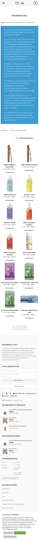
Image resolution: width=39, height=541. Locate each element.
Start (3, 22)
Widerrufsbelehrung (7, 508)
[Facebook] (2, 393)
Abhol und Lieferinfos (8, 500)
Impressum (5, 492)
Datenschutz (5, 488)
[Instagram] (10, 393)
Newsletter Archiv (19, 386)
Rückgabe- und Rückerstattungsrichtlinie (13, 504)
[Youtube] (6, 393)
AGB (3, 496)
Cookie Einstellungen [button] (10, 537)
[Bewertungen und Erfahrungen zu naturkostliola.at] (12, 400)
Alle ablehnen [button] (8, 533)
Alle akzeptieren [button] (20, 533)
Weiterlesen (10, 172)
